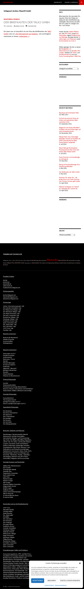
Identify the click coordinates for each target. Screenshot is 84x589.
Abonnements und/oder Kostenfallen (13, 436)
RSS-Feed (68, 33)
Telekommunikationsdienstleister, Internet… (16, 572)
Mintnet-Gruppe (8, 480)
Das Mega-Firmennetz (9, 313)
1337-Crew (18, 260)
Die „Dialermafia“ (8, 324)
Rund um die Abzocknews (10, 337)
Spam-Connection (8, 323)
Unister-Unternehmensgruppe (12, 306)
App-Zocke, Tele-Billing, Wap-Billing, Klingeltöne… (17, 440)
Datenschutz (58, 2)
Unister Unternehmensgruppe (12, 492)
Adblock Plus (10, 263)
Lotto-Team (6, 477)
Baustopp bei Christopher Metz (69, 113)
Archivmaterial (7, 357)
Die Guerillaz (7, 467)
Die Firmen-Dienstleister (10, 413)
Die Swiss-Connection (9, 315)
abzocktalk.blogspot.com (10, 297)
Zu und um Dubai (8, 497)
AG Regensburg (50, 263)
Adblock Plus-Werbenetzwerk (11, 466)
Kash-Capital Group (9, 475)
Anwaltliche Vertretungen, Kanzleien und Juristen (17, 556)
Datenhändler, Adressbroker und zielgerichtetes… (17, 561)
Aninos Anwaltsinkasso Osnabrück (71, 263)
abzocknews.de (63, 260)
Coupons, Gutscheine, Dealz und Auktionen (15, 443)
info (23, 306)
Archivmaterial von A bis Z (67, 41)
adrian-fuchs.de (7, 286)
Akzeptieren (38, 580)
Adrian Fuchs (19, 26)
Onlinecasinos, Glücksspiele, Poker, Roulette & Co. (17, 569)
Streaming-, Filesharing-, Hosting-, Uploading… (16, 455)
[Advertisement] (70, 90)
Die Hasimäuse (7, 520)
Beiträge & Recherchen (9, 370)
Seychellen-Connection (9, 543)
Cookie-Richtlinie (49, 585)
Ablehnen (52, 580)
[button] (80, 563)
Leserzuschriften (8, 341)
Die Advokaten (7, 411)
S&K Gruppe (6, 482)
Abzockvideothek (8, 374)
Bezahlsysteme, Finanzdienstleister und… (15, 557)
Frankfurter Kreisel (8, 321)
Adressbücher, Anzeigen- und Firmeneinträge (16, 438)
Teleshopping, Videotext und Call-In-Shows (15, 456)
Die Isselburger (7, 522)
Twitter (74, 52)
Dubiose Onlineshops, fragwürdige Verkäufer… (16, 445)
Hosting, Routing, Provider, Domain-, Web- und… (17, 563)
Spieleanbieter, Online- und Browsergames (15, 567)
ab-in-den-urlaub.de (26, 260)
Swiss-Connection (8, 546)
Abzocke (52, 260)
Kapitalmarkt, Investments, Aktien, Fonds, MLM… (17, 451)
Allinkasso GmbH (58, 263)
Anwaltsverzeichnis (65, 54)
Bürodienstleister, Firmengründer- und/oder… (16, 559)
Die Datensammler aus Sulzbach (26, 34)
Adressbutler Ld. (28, 263)
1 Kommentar (31, 26)
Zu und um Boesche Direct (10, 495)
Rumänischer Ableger (9, 317)
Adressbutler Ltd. (37, 263)
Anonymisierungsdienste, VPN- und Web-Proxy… (17, 554)
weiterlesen (24, 36)
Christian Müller (7, 511)
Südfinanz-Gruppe (8, 490)
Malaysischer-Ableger (9, 533)
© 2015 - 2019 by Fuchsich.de (11, 586)
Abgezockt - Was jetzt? (10, 368)
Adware (44, 263)
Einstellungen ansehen (70, 580)
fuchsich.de (6, 282)
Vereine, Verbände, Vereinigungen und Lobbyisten (17, 574)
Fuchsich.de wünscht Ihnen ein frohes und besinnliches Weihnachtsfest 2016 (69, 120)
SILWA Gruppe (7, 488)
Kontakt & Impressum (71, 2)
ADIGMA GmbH (19, 263)
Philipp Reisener (7, 539)
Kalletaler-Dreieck (8, 532)
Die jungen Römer (8, 524)
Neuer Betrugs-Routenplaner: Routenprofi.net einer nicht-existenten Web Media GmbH (69, 149)
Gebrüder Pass (7, 471)
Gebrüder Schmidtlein (9, 528)
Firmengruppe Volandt (9, 469)
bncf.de (5, 280)
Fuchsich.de (8, 2)
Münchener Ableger (9, 537)
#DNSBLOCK (6, 260)
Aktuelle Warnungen (9, 363)
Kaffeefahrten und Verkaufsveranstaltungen (16, 449)
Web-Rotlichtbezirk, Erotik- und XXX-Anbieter (16, 576)
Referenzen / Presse (9, 359)
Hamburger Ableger (9, 319)
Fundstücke (6, 366)
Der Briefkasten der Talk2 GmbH (27, 22)
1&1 (10, 260)
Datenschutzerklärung (61, 585)
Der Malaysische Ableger (10, 310)
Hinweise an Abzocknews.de (11, 376)
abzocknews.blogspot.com (10, 299)
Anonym (5, 265)
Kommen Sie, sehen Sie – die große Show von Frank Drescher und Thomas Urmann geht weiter (69, 179)
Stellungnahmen (7, 343)
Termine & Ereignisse (9, 365)
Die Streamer (7, 420)
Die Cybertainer (7, 326)
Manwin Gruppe (7, 479)
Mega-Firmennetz (8, 535)
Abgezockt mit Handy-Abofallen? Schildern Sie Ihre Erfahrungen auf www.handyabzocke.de (70, 129)
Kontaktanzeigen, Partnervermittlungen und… (16, 453)
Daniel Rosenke (7, 513)
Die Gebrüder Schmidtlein (10, 308)
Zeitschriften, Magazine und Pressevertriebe (16, 458)
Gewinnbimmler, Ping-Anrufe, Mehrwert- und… (17, 447)
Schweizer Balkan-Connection (11, 484)
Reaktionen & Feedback (12, 19)
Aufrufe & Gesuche (8, 339)
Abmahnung (34, 260)
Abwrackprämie (42, 260)
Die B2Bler (6, 517)
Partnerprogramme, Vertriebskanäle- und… (15, 570)
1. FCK (13, 260)
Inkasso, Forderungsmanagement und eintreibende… (18, 565)
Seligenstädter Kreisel (9, 486)
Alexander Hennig (8, 509)
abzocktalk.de (72, 260)
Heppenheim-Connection (10, 473)
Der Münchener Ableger (10, 311)
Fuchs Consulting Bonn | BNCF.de (70, 56)
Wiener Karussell (8, 493)
